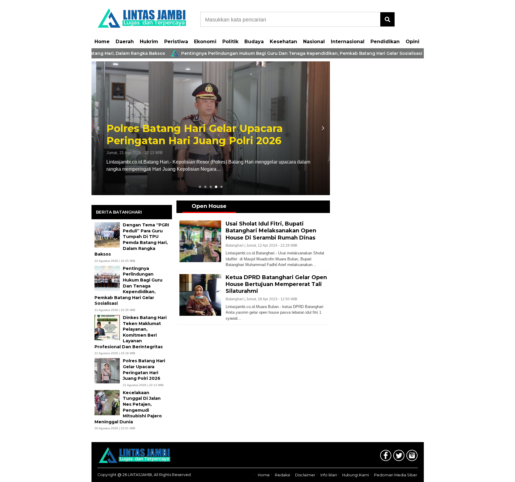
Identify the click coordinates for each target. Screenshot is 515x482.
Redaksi (282, 475)
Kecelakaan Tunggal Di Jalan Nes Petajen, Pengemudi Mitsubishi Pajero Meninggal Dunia (128, 407)
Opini (412, 41)
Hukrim (149, 41)
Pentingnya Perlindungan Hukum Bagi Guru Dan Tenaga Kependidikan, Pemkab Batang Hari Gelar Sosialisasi (284, 53)
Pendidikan (385, 41)
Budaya (254, 41)
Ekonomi (205, 41)
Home (102, 41)
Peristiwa (176, 41)
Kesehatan (283, 41)
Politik (230, 41)
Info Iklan (328, 475)
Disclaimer (305, 475)
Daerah (125, 41)
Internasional (347, 41)
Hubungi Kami (355, 475)
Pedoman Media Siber (395, 475)
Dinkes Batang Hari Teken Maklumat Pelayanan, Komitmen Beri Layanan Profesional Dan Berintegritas (130, 332)
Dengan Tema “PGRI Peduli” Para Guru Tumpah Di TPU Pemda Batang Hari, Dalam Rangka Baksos (131, 239)
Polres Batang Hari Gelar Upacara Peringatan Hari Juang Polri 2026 (194, 134)
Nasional (314, 41)
